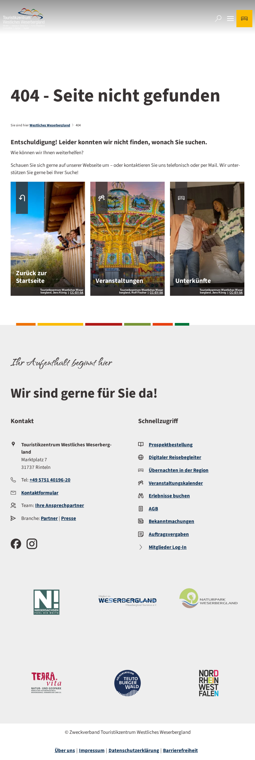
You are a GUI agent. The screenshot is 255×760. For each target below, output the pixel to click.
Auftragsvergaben (169, 534)
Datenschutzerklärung (134, 750)
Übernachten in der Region (179, 470)
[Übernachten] (244, 18)
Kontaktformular (39, 492)
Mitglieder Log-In (168, 547)
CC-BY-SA (76, 292)
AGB (153, 508)
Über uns (65, 750)
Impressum (92, 750)
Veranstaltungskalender (176, 483)
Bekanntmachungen (171, 521)
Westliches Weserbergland (50, 125)
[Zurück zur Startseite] (24, 18)
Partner (49, 518)
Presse (68, 518)
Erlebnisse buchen (169, 495)
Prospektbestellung (171, 444)
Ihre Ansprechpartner (59, 505)
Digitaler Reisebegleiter (175, 457)
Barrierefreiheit (180, 750)
